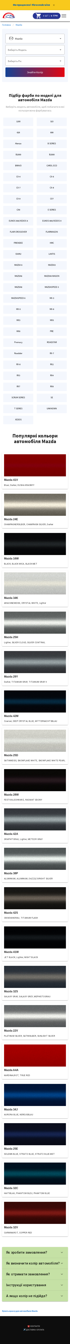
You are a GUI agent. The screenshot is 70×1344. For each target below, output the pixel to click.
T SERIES (18, 408)
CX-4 (18, 176)
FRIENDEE (18, 242)
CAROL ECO (52, 165)
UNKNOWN (52, 408)
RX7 (18, 386)
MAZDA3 (52, 264)
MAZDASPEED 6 (18, 298)
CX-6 (52, 176)
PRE (52, 331)
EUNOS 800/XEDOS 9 (51, 220)
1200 (18, 121)
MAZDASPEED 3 (52, 287)
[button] (63, 15)
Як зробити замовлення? (35, 1252)
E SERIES (52, 209)
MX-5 (18, 309)
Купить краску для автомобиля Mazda (20, 1311)
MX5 (52, 320)
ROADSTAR (52, 342)
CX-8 (52, 187)
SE (52, 397)
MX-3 (52, 298)
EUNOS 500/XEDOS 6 (18, 220)
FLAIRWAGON (52, 231)
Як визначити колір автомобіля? (35, 1263)
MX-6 (52, 309)
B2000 (18, 154)
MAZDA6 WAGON (51, 276)
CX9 (18, 209)
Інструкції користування (35, 1285)
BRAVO (18, 165)
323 (51, 121)
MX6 (18, 331)
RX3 (18, 375)
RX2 (52, 364)
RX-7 (52, 353)
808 (51, 132)
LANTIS (52, 253)
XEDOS (18, 419)
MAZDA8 (18, 287)
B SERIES (52, 143)
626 (18, 132)
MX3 (18, 320)
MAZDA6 (18, 276)
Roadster (18, 353)
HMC (52, 242)
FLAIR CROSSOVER (18, 231)
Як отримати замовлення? (35, 1274)
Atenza (18, 143)
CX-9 (18, 198)
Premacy (18, 342)
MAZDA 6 (18, 264)
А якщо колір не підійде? (35, 1296)
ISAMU (18, 253)
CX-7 (18, 187)
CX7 (52, 198)
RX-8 (18, 364)
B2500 (52, 154)
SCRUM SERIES (18, 397)
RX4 (52, 375)
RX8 (52, 386)
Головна (6, 24)
